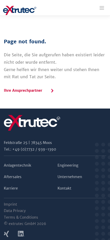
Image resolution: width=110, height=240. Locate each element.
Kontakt (64, 188)
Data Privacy (15, 210)
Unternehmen (70, 177)
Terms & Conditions (21, 217)
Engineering (68, 165)
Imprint (10, 204)
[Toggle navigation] (102, 8)
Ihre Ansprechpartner (23, 90)
